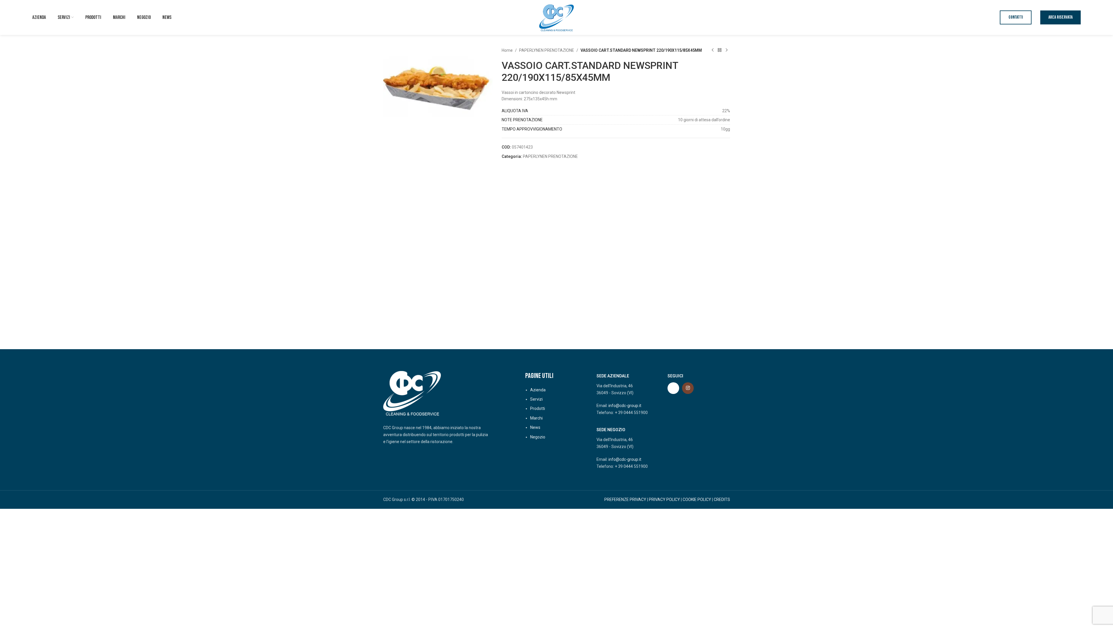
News (535, 427)
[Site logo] (556, 17)
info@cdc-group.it (624, 405)
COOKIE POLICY (697, 499)
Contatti (1016, 17)
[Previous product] (712, 50)
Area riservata (1060, 17)
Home (507, 50)
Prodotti (537, 408)
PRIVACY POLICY (664, 499)
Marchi (536, 418)
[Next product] (726, 50)
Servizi (536, 399)
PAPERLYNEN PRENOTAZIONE (546, 50)
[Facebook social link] (673, 388)
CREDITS (722, 499)
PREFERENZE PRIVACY (625, 499)
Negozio (537, 437)
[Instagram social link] (688, 388)
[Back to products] (719, 50)
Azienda (538, 390)
